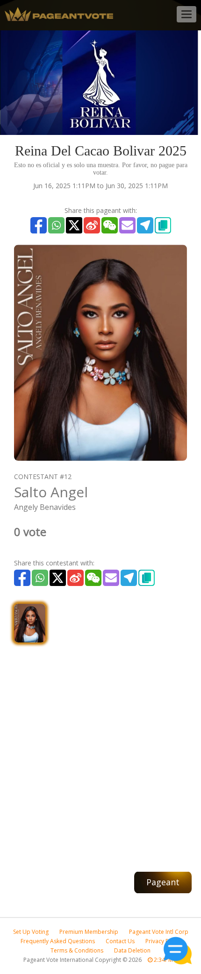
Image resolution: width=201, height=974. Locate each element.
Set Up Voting (31, 932)
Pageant (162, 882)
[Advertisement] (100, 752)
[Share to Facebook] (38, 225)
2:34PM (162, 960)
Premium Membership (88, 932)
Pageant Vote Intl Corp (158, 932)
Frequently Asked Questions (58, 941)
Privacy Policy (163, 941)
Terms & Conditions (76, 950)
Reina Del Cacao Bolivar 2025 (101, 150)
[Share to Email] (127, 225)
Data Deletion (132, 950)
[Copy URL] (163, 225)
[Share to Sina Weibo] (92, 225)
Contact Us (120, 941)
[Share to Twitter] (74, 225)
